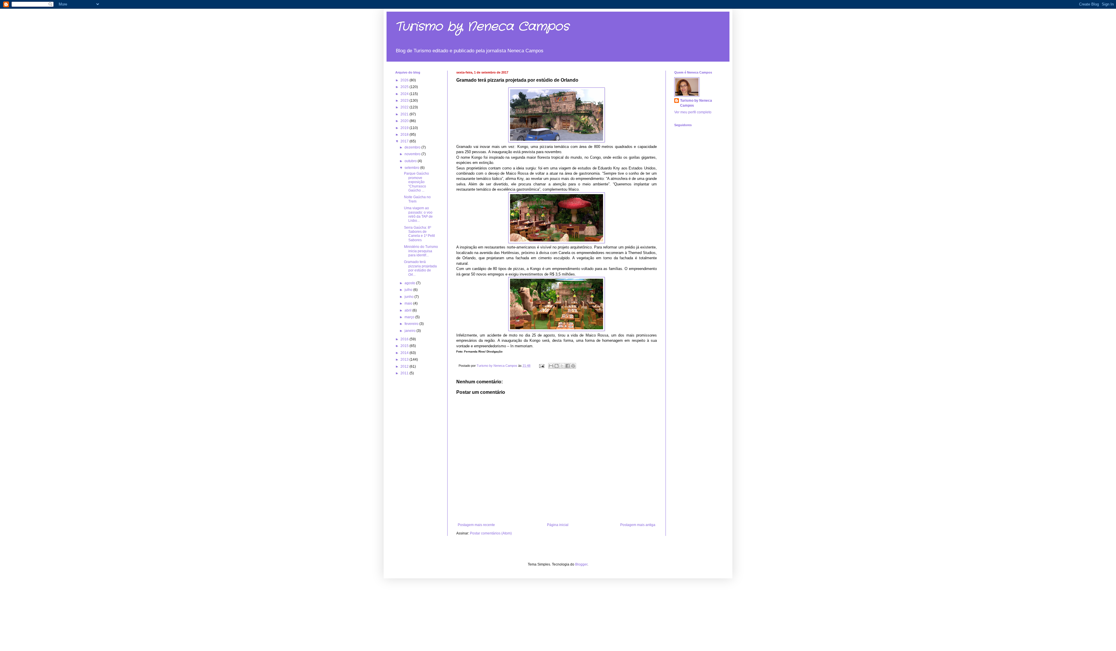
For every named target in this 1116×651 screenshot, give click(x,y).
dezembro (413, 147)
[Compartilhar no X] (562, 366)
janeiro (410, 331)
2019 (404, 128)
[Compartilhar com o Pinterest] (573, 366)
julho (409, 290)
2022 (404, 107)
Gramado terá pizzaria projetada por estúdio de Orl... (420, 268)
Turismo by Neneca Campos (482, 26)
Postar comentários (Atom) (491, 533)
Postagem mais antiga (637, 525)
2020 (404, 121)
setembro (412, 168)
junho (409, 297)
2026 (404, 80)
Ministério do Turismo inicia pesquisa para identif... (421, 251)
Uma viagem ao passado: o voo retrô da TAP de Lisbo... (418, 214)
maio (409, 303)
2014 (404, 353)
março (410, 317)
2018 (404, 135)
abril (408, 310)
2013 (404, 359)
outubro (411, 161)
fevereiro (412, 324)
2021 (404, 114)
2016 (404, 339)
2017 (404, 141)
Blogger (581, 564)
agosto (410, 283)
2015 (404, 346)
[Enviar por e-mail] (551, 366)
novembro (413, 154)
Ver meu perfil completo (692, 112)
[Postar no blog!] (556, 366)
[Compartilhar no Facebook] (567, 366)
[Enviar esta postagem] (541, 365)
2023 (404, 101)
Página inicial (557, 525)
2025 (404, 87)
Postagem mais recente (476, 525)
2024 (404, 94)
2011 (404, 373)
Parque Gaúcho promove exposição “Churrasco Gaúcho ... (416, 181)
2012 (404, 366)
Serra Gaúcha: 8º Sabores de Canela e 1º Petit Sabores (419, 234)
